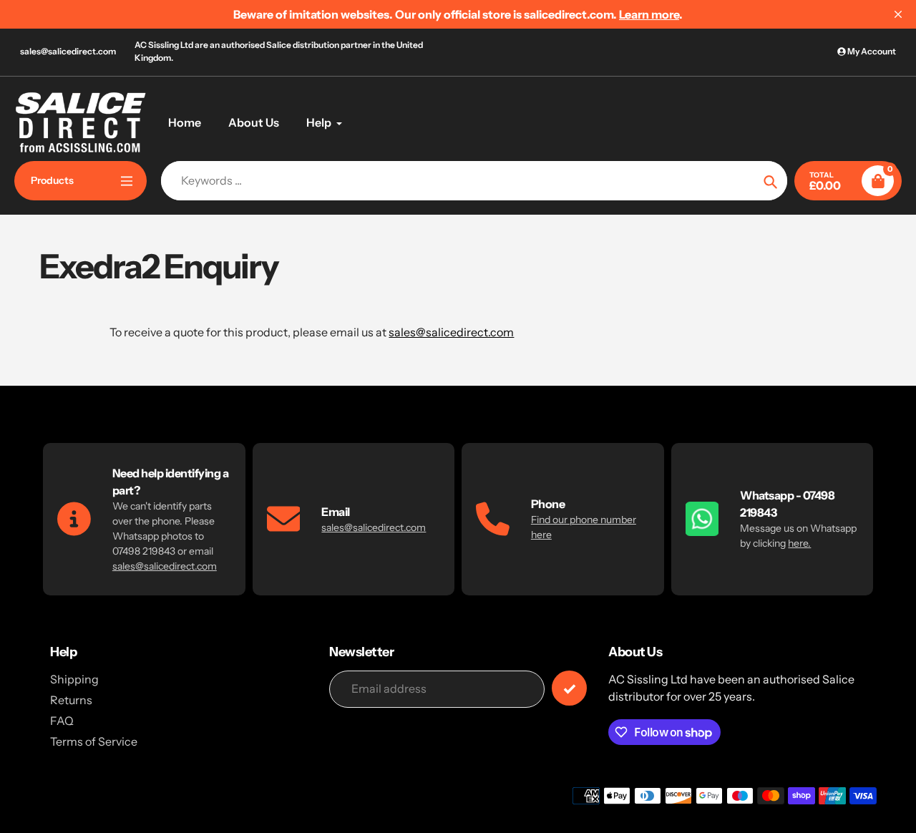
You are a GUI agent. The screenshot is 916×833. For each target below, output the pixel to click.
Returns (71, 700)
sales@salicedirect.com (68, 51)
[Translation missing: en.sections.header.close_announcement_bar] (898, 14)
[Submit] (569, 688)
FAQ (62, 720)
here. (799, 543)
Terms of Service (93, 741)
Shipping (74, 679)
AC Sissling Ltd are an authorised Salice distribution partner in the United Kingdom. (279, 51)
